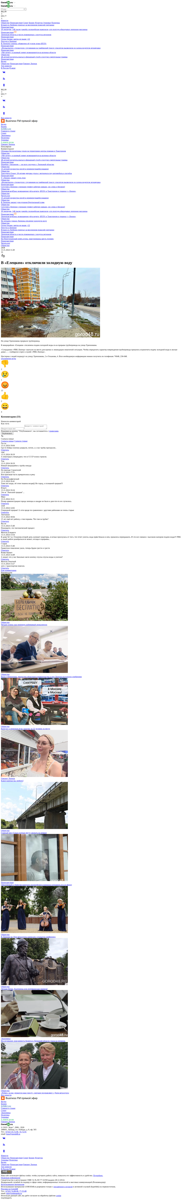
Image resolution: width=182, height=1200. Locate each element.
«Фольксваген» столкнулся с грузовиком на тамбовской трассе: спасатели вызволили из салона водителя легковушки (51, 48)
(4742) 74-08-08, (12, 1191)
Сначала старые (20, 441)
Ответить (5, 450)
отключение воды (8, 359)
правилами (53, 431)
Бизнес (32, 23)
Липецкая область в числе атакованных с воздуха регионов (26, 35)
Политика (55, 23)
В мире (12, 68)
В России (5, 68)
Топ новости (6, 66)
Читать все (5, 196)
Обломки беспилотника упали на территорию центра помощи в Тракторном (33, 151)
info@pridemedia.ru (14, 1193)
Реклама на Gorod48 (9, 1189)
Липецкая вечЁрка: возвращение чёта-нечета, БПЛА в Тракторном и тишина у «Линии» (38, 191)
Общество (5, 23)
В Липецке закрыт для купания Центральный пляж (22, 202)
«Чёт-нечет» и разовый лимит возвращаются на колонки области (28, 52)
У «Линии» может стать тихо (13, 178)
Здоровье (47, 23)
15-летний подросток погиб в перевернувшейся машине (25, 169)
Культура (39, 23)
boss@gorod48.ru (13, 1134)
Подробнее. (98, 1175)
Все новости (6, 118)
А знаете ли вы (7, 142)
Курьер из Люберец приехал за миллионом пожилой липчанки (27, 25)
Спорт (25, 23)
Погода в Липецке (9, 41)
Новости (4, 20)
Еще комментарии (8, 570)
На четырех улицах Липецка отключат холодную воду (24, 221)
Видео (3, 61)
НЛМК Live (6, 129)
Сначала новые (7, 441)
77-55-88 (22, 1191)
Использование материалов (12, 1184)
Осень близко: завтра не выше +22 (15, 39)
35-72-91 (22, 1132)
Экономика (6, 135)
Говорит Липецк (30, 64)
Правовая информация (10, 1178)
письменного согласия (62, 1187)
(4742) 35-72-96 (11, 1132)
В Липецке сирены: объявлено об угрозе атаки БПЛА (23, 43)
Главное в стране (8, 131)
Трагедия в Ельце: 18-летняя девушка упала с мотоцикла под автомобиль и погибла (36, 173)
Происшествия (16, 23)
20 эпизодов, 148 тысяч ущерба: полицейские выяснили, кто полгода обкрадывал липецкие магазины (44, 29)
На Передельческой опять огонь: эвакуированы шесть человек (27, 239)
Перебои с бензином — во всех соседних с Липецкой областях (27, 164)
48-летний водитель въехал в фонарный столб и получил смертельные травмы (34, 57)
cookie (58, 1196)
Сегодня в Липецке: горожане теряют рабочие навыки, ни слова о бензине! (33, 187)
